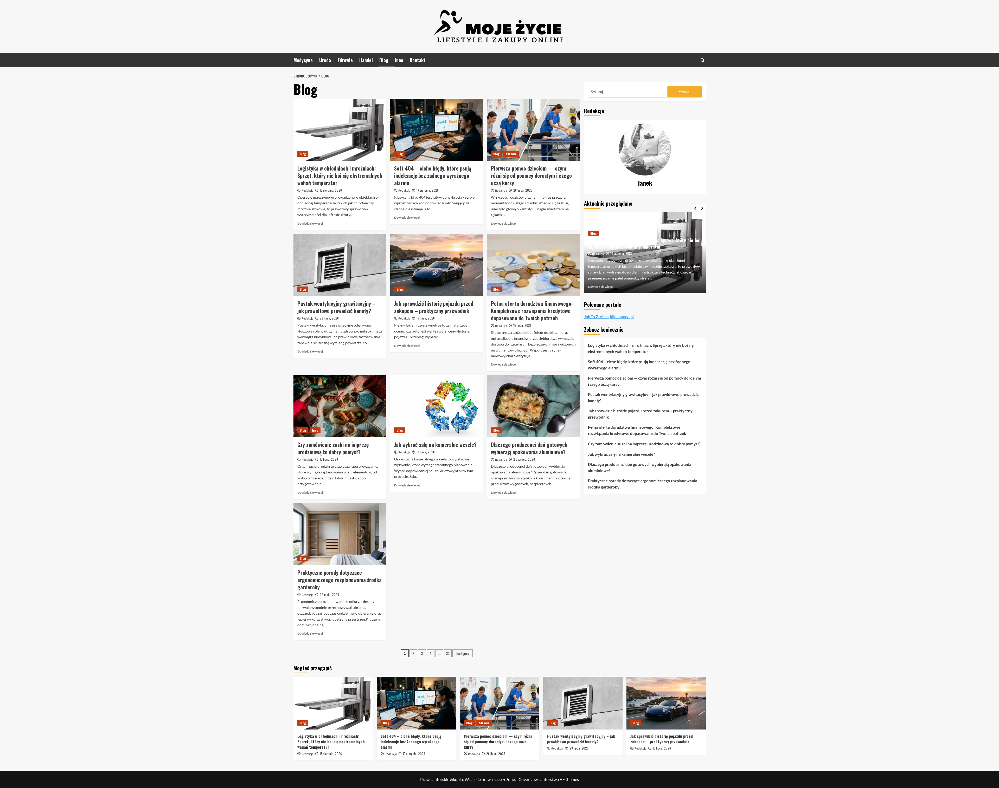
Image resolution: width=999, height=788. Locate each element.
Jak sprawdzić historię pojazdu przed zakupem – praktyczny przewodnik (433, 307)
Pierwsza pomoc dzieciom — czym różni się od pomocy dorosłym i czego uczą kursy (531, 175)
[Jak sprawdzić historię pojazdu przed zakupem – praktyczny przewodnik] (436, 265)
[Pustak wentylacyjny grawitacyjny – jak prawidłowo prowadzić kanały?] (339, 265)
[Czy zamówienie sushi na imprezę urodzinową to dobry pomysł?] (339, 406)
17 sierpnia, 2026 (428, 190)
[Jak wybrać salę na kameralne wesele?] (436, 406)
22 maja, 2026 (329, 594)
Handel (366, 60)
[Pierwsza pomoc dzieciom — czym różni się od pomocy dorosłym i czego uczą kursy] (533, 130)
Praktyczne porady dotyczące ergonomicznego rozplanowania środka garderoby (339, 580)
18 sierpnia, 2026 (331, 190)
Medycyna (303, 60)
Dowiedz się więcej (310, 223)
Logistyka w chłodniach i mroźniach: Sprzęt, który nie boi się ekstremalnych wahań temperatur (339, 175)
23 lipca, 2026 (329, 318)
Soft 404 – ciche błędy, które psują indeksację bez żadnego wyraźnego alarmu (432, 175)
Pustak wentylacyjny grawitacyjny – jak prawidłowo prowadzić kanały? (336, 307)
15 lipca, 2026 (522, 325)
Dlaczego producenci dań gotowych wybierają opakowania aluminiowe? (529, 448)
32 (448, 653)
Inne (399, 60)
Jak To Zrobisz (596, 316)
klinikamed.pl (622, 316)
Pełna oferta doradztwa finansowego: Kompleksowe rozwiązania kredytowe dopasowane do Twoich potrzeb (532, 310)
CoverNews (529, 779)
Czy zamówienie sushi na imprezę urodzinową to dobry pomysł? (333, 448)
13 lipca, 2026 (426, 452)
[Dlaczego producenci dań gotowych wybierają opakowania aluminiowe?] (533, 406)
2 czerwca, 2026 (524, 459)
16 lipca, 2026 (426, 318)
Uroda (325, 60)
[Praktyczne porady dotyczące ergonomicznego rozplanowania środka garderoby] (339, 534)
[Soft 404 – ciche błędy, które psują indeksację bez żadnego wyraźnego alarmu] (436, 130)
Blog (383, 60)
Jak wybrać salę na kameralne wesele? (435, 444)
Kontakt (417, 60)
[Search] (702, 60)
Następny (462, 653)
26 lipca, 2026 (522, 190)
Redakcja (307, 190)
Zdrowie (345, 60)
